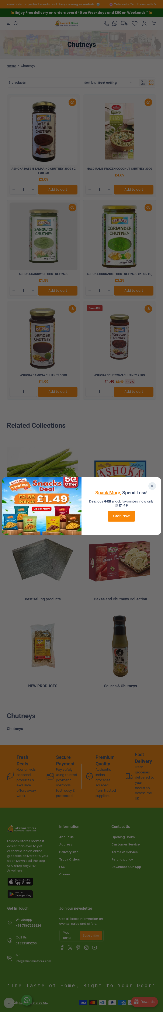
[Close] (152, 486)
